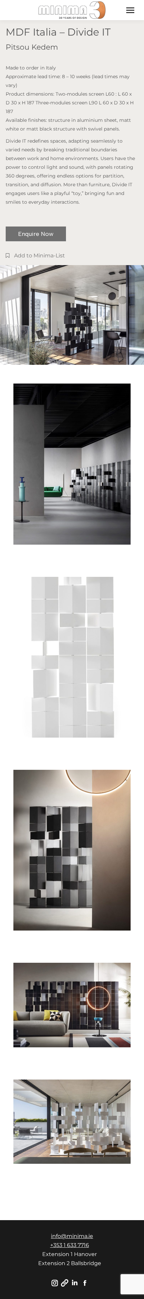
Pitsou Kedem (32, 47)
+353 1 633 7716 (69, 1245)
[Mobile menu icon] (130, 10)
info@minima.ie (72, 1236)
